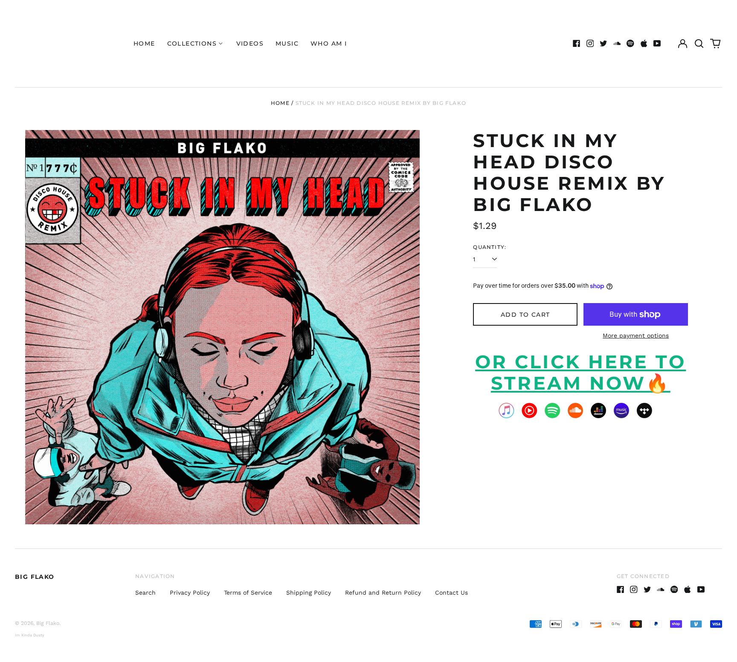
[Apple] (644, 43)
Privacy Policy (190, 592)
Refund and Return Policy (383, 592)
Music (287, 43)
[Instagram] (590, 43)
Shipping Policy (308, 592)
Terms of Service (248, 592)
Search (145, 592)
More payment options (636, 335)
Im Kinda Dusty (29, 635)
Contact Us (451, 592)
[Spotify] (630, 43)
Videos (250, 43)
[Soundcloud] (617, 43)
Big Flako (35, 577)
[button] (699, 43)
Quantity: (489, 247)
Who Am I (328, 43)
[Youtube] (657, 43)
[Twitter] (603, 43)
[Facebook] (576, 43)
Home (144, 43)
